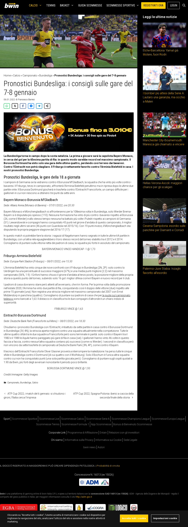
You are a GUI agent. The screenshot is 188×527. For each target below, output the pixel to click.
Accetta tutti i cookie (134, 518)
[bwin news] (12, 5)
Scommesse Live (49, 418)
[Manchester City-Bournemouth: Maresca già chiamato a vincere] (164, 136)
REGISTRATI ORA (153, 5)
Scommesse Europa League (168, 418)
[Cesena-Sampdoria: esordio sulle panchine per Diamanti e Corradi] (164, 222)
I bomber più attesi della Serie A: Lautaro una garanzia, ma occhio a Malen (164, 97)
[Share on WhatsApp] (7, 106)
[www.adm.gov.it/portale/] (94, 484)
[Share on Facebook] (23, 106)
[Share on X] (15, 106)
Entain (103, 432)
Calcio (33, 5)
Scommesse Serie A (98, 418)
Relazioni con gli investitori (124, 432)
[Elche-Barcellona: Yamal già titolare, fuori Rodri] (164, 46)
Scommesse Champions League (131, 418)
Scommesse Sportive (120, 5)
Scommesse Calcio (72, 418)
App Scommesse (101, 424)
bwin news (89, 447)
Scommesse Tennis (47, 424)
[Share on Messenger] (31, 106)
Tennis (50, 5)
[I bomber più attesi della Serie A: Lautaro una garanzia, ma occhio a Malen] (164, 89)
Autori (101, 447)
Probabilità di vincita (108, 465)
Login (173, 5)
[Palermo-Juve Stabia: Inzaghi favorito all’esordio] (164, 264)
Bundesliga (45, 75)
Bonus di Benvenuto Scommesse (132, 424)
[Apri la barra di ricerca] (184, 5)
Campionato (30, 75)
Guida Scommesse (90, 5)
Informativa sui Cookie (108, 439)
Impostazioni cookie (165, 518)
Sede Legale (130, 439)
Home (7, 75)
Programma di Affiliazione (83, 432)
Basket (65, 5)
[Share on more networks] (47, 106)
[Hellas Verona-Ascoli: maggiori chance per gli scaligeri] (164, 179)
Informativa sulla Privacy (79, 439)
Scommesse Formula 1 (75, 424)
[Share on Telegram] (39, 106)
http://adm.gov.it (84, 497)
